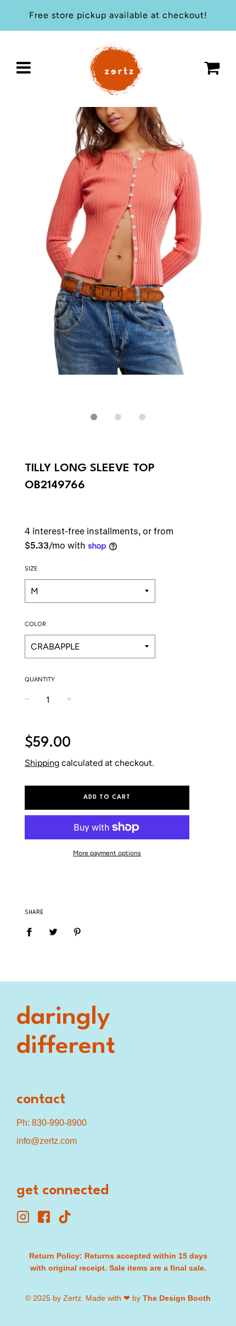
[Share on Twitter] (53, 931)
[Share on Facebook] (32, 931)
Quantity (40, 679)
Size (31, 568)
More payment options (107, 853)
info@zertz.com (46, 1141)
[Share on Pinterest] (77, 931)
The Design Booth (177, 1298)
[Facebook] (47, 1220)
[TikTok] (67, 1220)
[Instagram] (26, 1220)
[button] (94, 417)
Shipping (42, 763)
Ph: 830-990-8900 (51, 1122)
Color (35, 624)
